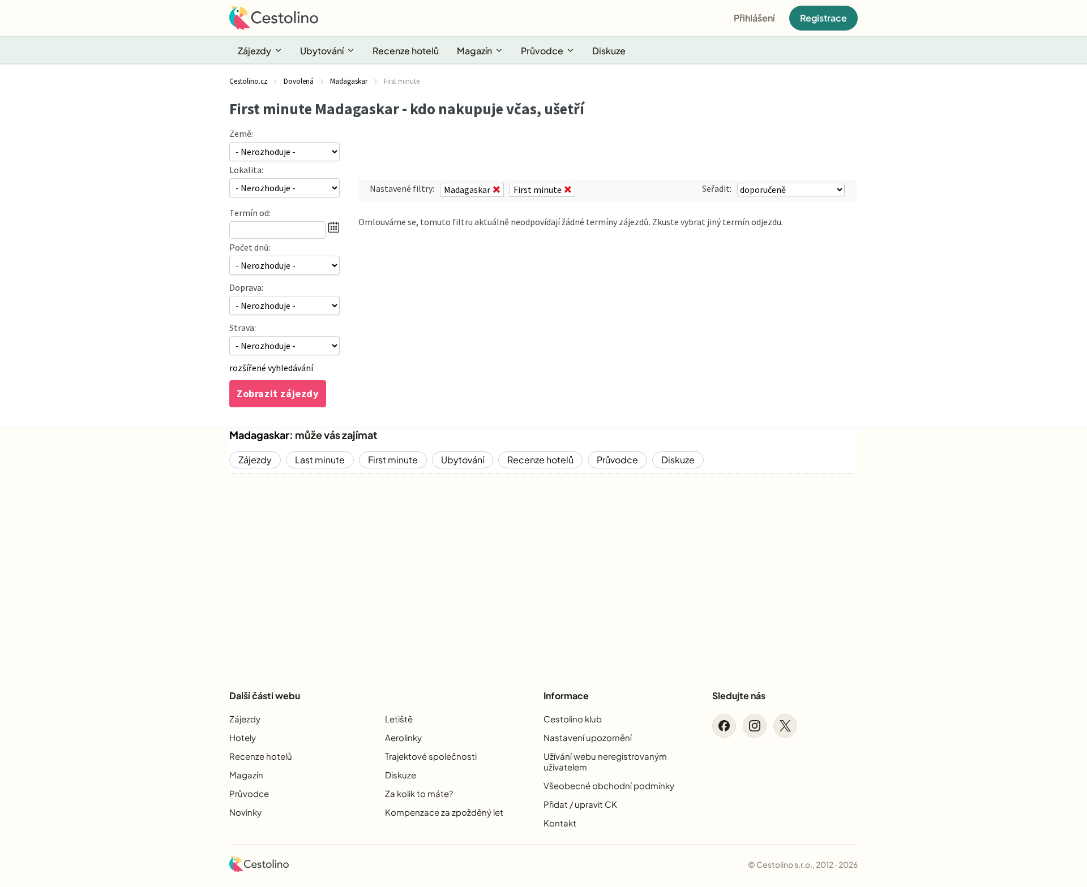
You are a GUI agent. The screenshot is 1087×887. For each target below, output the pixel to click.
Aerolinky (403, 737)
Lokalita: (246, 169)
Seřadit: (716, 188)
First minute (393, 460)
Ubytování (322, 51)
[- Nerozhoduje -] (284, 265)
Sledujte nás (738, 695)
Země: (241, 133)
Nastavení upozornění (588, 737)
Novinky (245, 812)
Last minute (320, 460)
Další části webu (264, 695)
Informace (566, 695)
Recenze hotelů (406, 51)
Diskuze (609, 51)
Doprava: (246, 287)
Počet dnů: (250, 247)
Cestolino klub (573, 718)
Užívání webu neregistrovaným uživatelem (605, 761)
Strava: (242, 327)
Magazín (474, 51)
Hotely (242, 737)
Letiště (399, 718)
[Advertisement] (543, 572)
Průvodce (542, 51)
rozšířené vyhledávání (271, 367)
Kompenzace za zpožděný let (444, 812)
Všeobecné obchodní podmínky (609, 785)
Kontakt (560, 822)
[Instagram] (755, 726)
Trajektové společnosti (431, 756)
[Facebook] (724, 726)
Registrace (823, 18)
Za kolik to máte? (419, 793)
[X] (785, 726)
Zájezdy (254, 51)
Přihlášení (754, 18)
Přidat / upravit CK (580, 804)
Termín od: (250, 212)
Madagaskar (259, 434)
